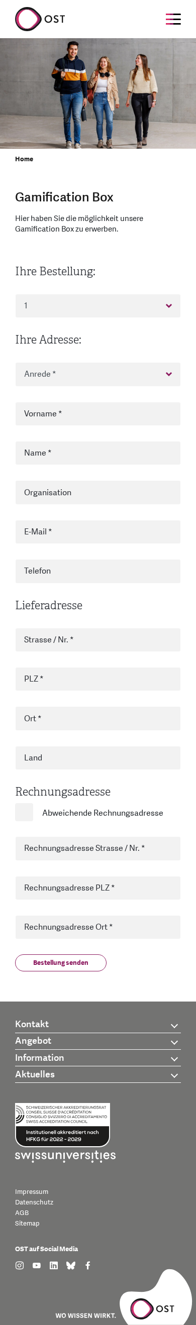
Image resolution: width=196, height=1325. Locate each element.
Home (24, 159)
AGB (22, 1213)
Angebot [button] (33, 1041)
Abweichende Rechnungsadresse (102, 813)
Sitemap (27, 1223)
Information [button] (39, 1058)
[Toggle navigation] (173, 19)
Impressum (31, 1191)
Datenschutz (34, 1202)
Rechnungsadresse (63, 792)
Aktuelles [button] (35, 1074)
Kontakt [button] (32, 1024)
